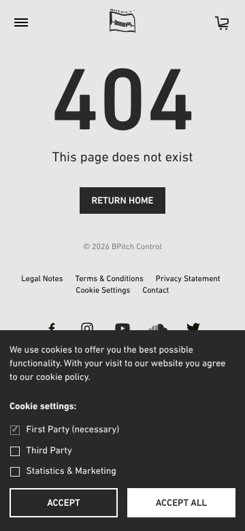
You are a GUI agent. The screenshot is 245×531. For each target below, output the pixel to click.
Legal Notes (42, 280)
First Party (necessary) (73, 430)
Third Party (49, 451)
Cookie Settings (103, 291)
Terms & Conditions (110, 280)
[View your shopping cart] (215, 27)
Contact (155, 291)
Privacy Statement (188, 280)
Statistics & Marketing (71, 471)
